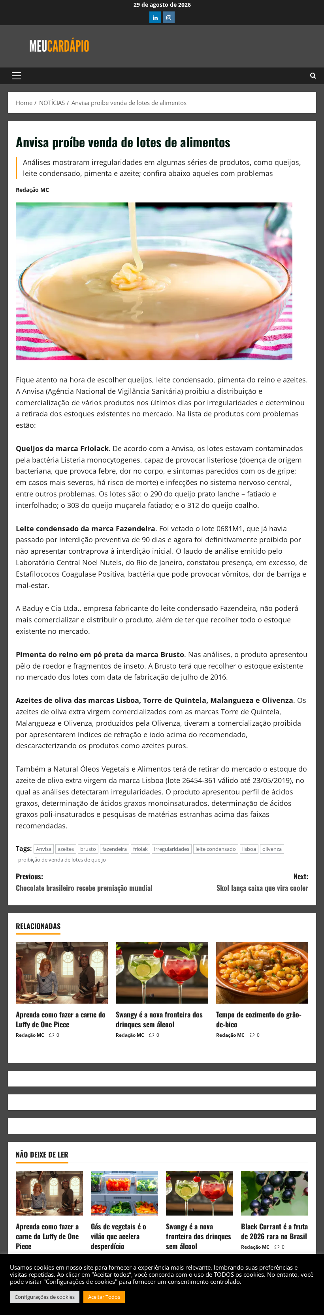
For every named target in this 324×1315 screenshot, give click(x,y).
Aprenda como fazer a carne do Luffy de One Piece (60, 1019)
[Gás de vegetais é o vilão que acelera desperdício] (124, 1193)
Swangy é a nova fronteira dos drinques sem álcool (159, 1019)
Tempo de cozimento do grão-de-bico (258, 1019)
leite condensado (216, 848)
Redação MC (32, 189)
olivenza (272, 848)
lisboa (249, 848)
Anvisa (43, 848)
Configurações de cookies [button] (45, 1296)
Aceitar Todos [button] (104, 1296)
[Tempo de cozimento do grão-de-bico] (262, 973)
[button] (16, 75)
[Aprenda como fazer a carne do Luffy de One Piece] (62, 973)
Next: (262, 882)
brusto (88, 848)
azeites (66, 848)
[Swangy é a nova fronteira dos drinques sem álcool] (162, 973)
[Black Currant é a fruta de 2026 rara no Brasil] (274, 1193)
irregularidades (171, 848)
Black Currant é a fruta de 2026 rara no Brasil (274, 1231)
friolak (140, 848)
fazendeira (114, 848)
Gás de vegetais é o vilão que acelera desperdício (118, 1236)
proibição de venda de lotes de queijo (62, 859)
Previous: (84, 882)
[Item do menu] (155, 17)
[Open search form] (313, 75)
